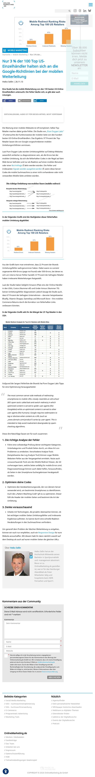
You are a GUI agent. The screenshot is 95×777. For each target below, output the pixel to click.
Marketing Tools (12, 717)
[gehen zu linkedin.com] (84, 11)
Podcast (56, 724)
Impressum (10, 750)
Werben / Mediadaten (15, 737)
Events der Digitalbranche (64, 720)
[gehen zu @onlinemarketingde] (80, 11)
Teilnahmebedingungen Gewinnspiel (21, 760)
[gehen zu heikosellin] (31, 556)
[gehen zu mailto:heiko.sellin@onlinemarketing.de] (31, 553)
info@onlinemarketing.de (46, 662)
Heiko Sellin (15, 547)
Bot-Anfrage (17, 165)
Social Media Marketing (15, 700)
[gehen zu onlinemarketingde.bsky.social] (89, 11)
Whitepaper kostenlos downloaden (67, 707)
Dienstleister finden (61, 714)
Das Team (10, 744)
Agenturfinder (59, 700)
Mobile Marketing (20, 54)
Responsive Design (46, 532)
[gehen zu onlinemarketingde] (75, 11)
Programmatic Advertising (17, 714)
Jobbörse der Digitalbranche (64, 717)
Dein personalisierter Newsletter (66, 704)
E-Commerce (11, 710)
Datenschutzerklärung (50, 672)
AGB (7, 757)
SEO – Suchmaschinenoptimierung (20, 704)
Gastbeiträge (11, 740)
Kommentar (9, 620)
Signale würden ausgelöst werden (27, 169)
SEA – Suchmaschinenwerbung (19, 707)
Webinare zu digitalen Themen (66, 710)
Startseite (6, 54)
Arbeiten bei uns (13, 747)
